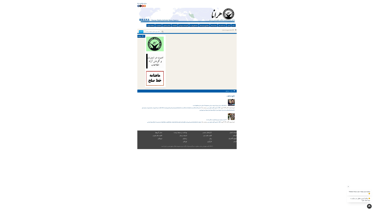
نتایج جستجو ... (230, 95)
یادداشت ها (222, 25)
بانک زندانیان (166, 25)
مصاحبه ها (214, 25)
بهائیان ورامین (168, 108)
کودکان (185, 141)
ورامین (201, 110)
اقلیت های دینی (210, 108)
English (141, 31)
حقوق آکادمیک (232, 138)
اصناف (235, 135)
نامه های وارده (194, 25)
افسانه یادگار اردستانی (184, 108)
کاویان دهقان (166, 122)
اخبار (228, 25)
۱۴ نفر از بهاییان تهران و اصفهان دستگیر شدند (216, 119)
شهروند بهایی (147, 108)
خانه (233, 25)
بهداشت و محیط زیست (180, 132)
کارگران (209, 141)
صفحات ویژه (150, 25)
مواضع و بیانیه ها (204, 25)
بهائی (172, 108)
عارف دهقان (171, 122)
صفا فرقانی (230, 110)
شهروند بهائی (153, 108)
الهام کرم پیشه (176, 108)
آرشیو (216, 108)
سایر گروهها (158, 132)
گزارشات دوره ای (183, 25)
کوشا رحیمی (161, 122)
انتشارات (158, 25)
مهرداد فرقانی (215, 110)
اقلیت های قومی (157, 135)
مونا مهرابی (205, 110)
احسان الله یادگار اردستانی (195, 108)
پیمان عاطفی (186, 122)
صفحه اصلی (233, 132)
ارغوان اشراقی (198, 122)
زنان (210, 138)
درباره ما (144, 3)
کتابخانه (174, 25)
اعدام (235, 141)
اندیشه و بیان (183, 135)
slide (219, 108)
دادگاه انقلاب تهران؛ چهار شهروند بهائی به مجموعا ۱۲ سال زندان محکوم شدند (210, 105)
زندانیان (185, 138)
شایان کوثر (180, 122)
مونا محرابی (209, 110)
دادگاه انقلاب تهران (160, 108)
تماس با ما (139, 3)
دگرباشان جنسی (207, 132)
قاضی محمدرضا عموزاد (223, 110)
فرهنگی (160, 138)
